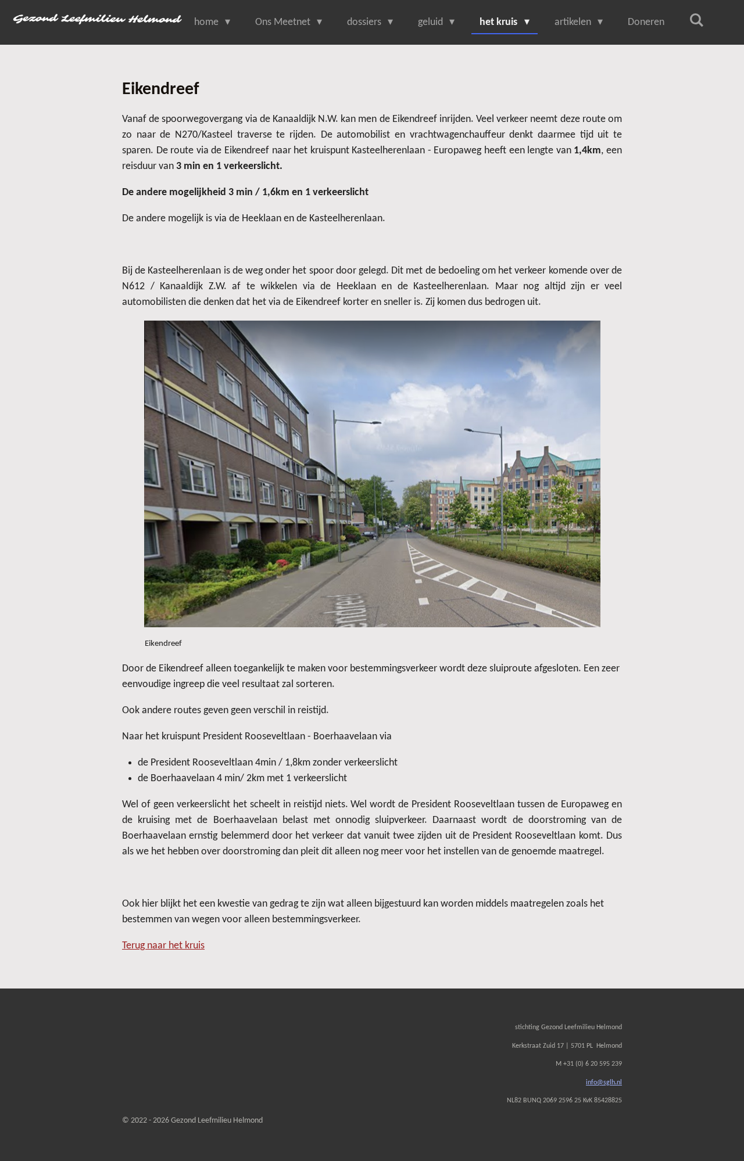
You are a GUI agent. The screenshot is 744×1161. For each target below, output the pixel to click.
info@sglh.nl (604, 1082)
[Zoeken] (696, 21)
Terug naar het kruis (163, 945)
